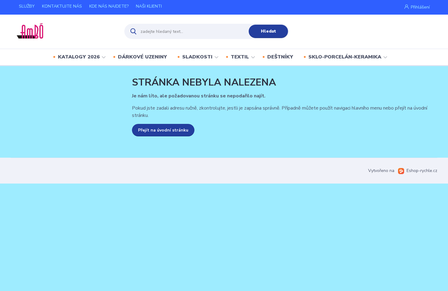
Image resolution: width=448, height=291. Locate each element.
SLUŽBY (27, 6)
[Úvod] (64, 31)
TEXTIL (240, 57)
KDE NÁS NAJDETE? (109, 6)
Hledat (268, 31)
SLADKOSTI (197, 57)
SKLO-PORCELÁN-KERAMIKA (344, 57)
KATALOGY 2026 (79, 57)
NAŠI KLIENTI (149, 6)
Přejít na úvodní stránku (163, 130)
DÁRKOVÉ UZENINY (142, 57)
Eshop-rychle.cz (422, 171)
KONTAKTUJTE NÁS (62, 6)
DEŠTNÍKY (280, 57)
